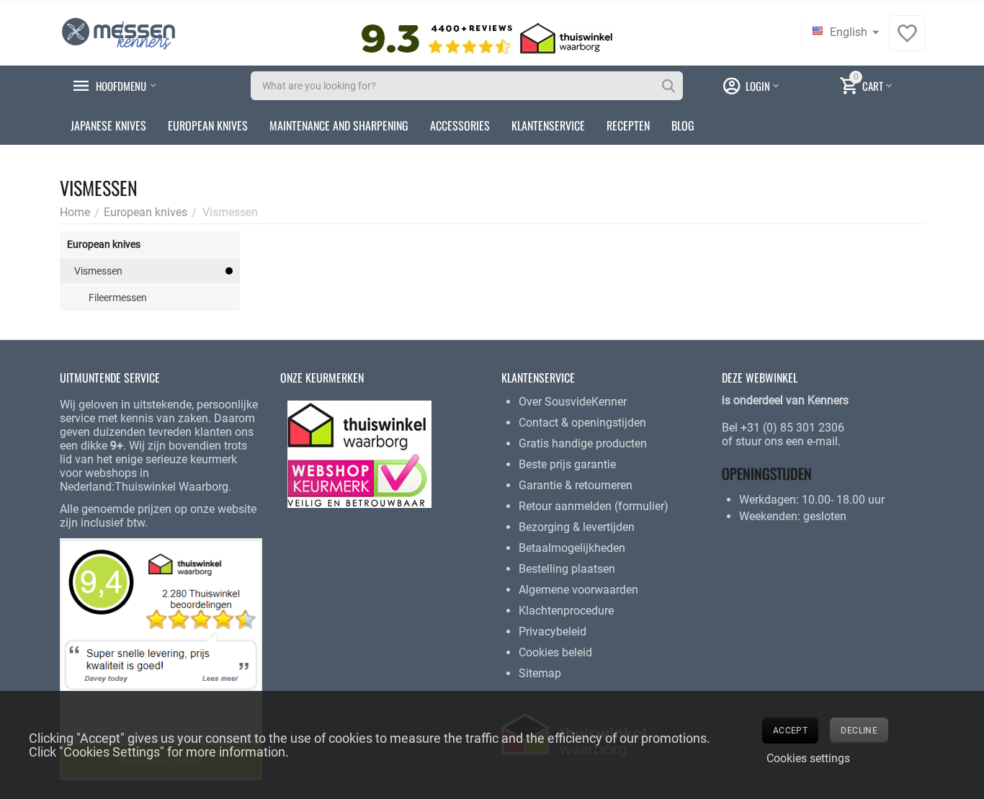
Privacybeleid (552, 631)
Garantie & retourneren (575, 485)
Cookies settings (808, 758)
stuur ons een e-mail (786, 441)
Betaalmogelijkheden (572, 548)
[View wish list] (906, 41)
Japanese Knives (108, 125)
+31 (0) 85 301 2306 (792, 427)
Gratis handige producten (583, 443)
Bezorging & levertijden (577, 527)
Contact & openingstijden (582, 422)
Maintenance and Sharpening (338, 125)
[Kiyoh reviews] (161, 658)
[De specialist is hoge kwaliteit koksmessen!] (118, 32)
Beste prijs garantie (567, 464)
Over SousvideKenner (573, 402)
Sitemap (540, 673)
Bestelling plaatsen (567, 569)
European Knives (208, 125)
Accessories (460, 125)
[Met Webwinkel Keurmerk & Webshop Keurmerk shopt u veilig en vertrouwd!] (359, 453)
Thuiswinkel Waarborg (171, 487)
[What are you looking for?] (668, 85)
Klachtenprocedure (566, 610)
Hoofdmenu (121, 85)
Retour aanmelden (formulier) (593, 506)
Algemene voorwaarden (578, 590)
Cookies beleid (555, 652)
